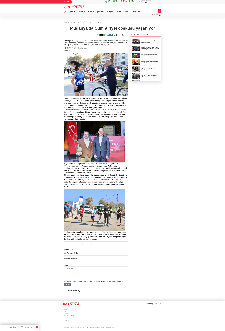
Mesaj (66, 265)
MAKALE (91, 12)
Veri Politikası (67, 317)
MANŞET (110, 12)
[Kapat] (37, 327)
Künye (65, 309)
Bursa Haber (88, 244)
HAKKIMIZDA (136, 12)
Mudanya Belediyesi (72, 41)
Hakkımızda (66, 313)
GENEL (126, 12)
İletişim (65, 311)
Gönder (67, 284)
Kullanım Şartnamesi (69, 315)
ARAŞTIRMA (71, 12)
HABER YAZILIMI (74, 327)
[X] (160, 304)
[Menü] (159, 15)
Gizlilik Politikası (67, 320)
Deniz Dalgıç (76, 184)
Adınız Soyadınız (70, 259)
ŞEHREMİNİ (100, 12)
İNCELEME (81, 12)
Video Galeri (155, 14)
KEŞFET (118, 12)
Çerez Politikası (67, 319)
